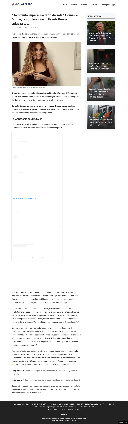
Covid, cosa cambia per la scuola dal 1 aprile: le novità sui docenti (52, 380)
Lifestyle (74, 5)
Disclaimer (73, 421)
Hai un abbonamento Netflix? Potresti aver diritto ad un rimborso (99, 66)
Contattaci (78, 409)
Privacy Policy (64, 421)
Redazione (54, 421)
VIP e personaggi (108, 5)
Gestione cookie (123, 422)
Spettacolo (94, 5)
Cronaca (84, 5)
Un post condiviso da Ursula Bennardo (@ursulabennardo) (37, 258)
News (65, 5)
